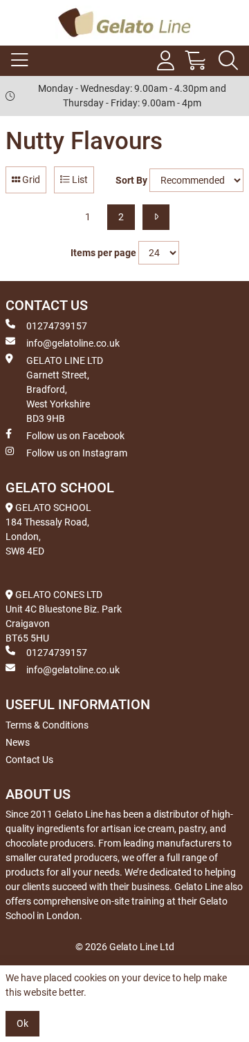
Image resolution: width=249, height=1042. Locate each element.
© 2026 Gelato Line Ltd (124, 946)
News (18, 742)
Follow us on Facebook (75, 435)
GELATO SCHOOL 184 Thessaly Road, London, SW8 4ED (48, 529)
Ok (22, 1023)
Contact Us (29, 759)
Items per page (103, 252)
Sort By (131, 180)
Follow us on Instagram (76, 453)
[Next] (155, 217)
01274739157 (56, 325)
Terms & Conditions (47, 725)
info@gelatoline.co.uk (73, 343)
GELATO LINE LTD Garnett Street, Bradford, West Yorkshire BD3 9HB (64, 389)
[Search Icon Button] (228, 61)
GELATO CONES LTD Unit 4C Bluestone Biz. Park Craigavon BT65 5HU (64, 616)
